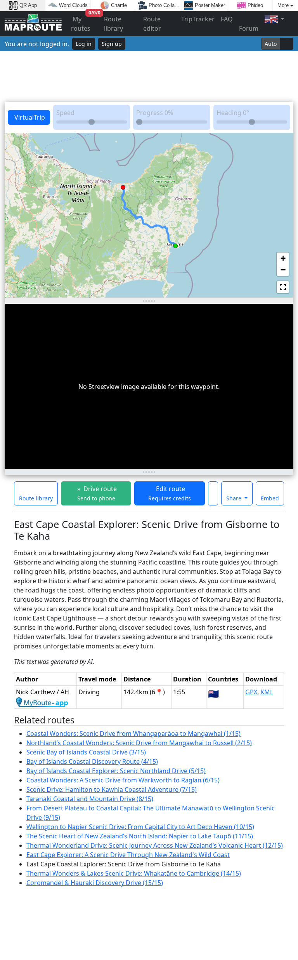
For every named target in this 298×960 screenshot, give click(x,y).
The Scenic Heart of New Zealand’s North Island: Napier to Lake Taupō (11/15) (139, 836)
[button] (175, 244)
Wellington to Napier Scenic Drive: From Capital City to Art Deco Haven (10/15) (140, 826)
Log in (84, 43)
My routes (85, 22)
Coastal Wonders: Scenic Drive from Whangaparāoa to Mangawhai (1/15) (133, 733)
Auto (271, 43)
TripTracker (198, 19)
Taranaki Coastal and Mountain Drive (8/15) (89, 798)
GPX (251, 692)
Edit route (169, 493)
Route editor (152, 24)
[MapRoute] (33, 24)
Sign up (112, 43)
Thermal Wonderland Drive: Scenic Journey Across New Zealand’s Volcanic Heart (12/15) (154, 845)
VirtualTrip (29, 117)
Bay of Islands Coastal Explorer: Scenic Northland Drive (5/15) (116, 771)
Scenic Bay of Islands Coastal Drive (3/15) (86, 752)
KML (266, 692)
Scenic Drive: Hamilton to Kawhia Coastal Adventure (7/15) (111, 789)
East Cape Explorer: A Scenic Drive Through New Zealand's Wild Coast (128, 854)
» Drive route (96, 493)
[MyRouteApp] (42, 701)
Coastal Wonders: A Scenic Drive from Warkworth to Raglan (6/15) (123, 780)
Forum (248, 28)
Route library (113, 24)
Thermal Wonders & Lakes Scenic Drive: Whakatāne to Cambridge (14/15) (133, 873)
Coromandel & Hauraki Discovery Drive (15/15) (94, 882)
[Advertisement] (149, 76)
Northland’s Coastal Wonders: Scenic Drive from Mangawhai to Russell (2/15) (139, 743)
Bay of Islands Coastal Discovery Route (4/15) (92, 761)
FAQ (227, 19)
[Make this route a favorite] (213, 493)
